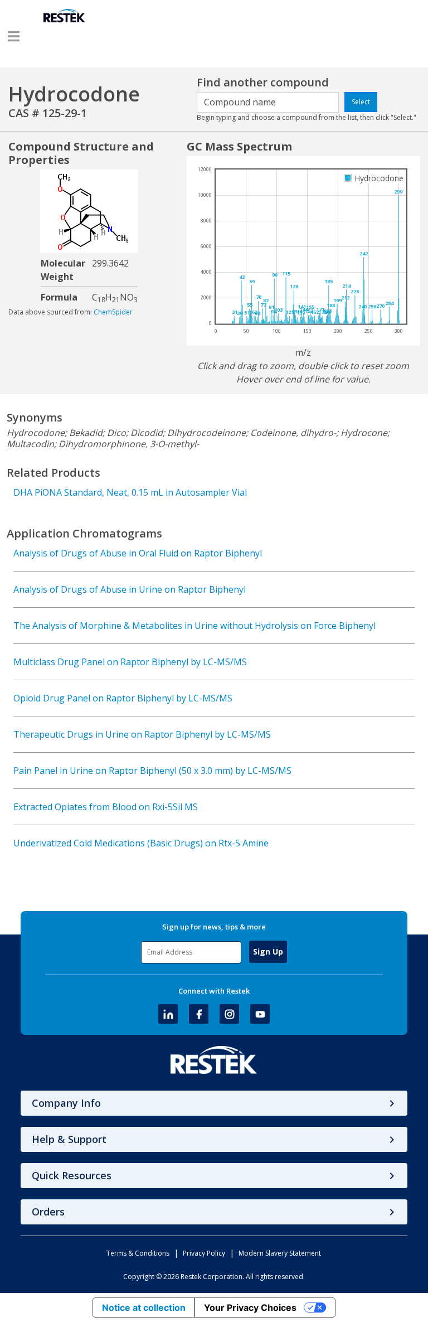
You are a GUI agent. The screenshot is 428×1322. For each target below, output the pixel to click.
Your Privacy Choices (250, 1307)
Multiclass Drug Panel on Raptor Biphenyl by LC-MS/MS (130, 662)
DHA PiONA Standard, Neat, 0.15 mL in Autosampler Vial (130, 492)
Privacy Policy (204, 1253)
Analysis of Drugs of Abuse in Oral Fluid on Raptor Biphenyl (137, 553)
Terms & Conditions (137, 1253)
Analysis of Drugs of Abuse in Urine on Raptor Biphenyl (129, 589)
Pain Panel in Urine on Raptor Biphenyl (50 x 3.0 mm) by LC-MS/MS (152, 770)
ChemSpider (113, 312)
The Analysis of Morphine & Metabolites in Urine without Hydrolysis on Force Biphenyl (194, 625)
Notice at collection (144, 1307)
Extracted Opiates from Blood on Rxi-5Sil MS (105, 807)
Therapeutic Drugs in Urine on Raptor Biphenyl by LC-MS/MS (142, 734)
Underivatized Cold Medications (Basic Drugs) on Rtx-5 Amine (141, 843)
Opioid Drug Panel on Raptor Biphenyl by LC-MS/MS (122, 698)
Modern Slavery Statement (280, 1253)
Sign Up (268, 951)
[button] (14, 36)
